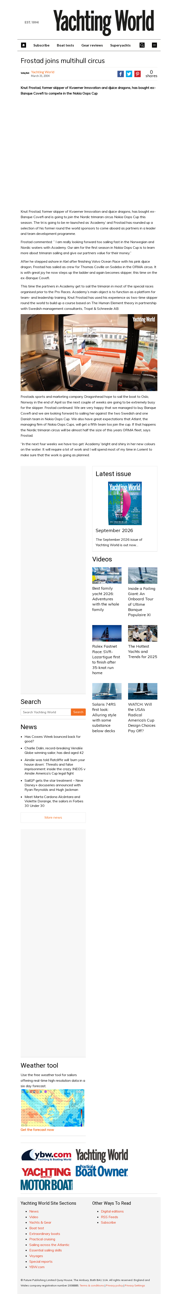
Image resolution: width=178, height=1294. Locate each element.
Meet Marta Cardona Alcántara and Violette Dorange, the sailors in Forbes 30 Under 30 (54, 801)
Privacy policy (114, 1285)
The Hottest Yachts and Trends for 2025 (142, 651)
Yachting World (42, 72)
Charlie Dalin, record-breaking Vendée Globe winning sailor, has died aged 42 (54, 750)
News (29, 727)
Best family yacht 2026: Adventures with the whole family (105, 599)
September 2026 (114, 530)
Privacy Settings (135, 1285)
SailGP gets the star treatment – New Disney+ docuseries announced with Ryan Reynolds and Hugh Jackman (54, 785)
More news (53, 817)
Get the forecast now (37, 1129)
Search (78, 712)
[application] (89, 352)
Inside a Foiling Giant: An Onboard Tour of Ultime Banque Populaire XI (141, 601)
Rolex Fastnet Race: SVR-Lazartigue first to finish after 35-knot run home (106, 659)
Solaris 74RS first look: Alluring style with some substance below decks (104, 717)
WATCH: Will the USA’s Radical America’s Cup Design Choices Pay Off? (141, 717)
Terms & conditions (92, 1285)
